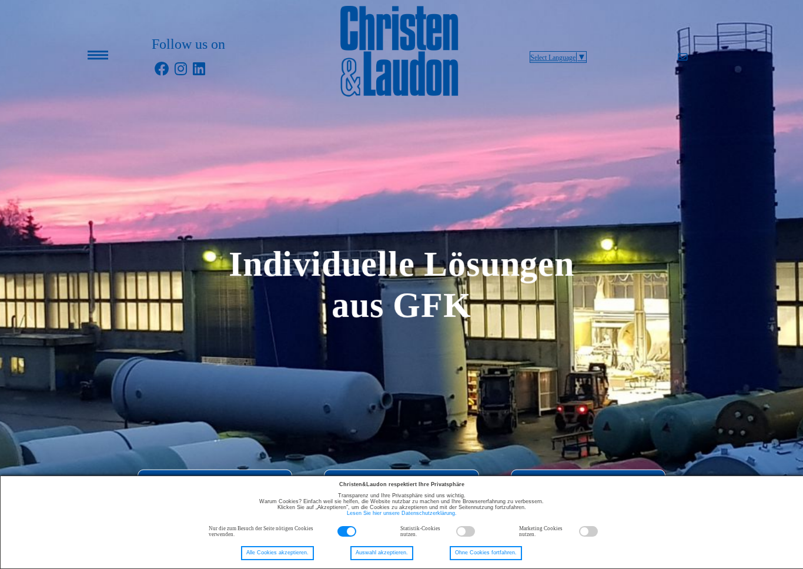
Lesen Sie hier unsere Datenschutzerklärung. (402, 513)
